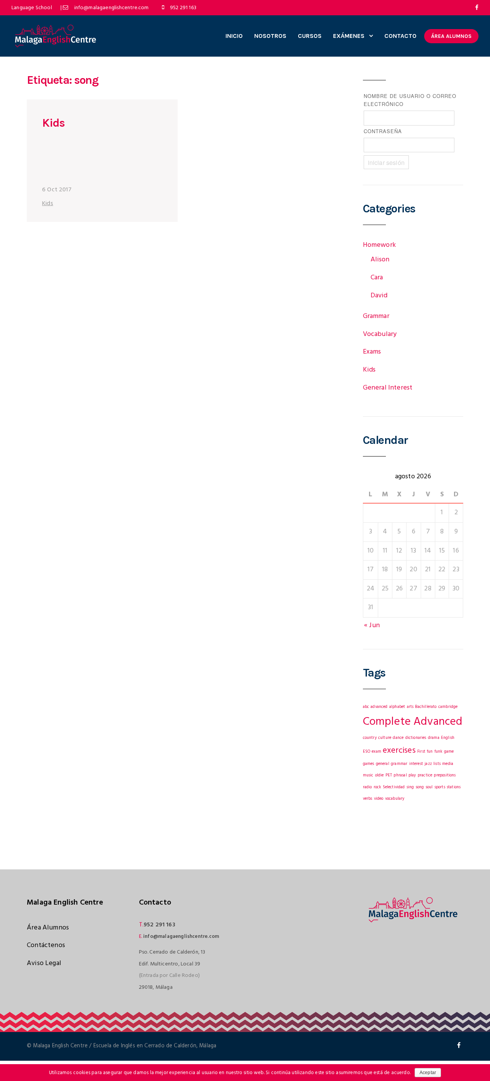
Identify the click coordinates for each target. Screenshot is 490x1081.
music (368, 775)
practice (425, 775)
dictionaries (415, 738)
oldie (379, 775)
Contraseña (383, 131)
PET (388, 775)
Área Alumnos (48, 927)
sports (439, 787)
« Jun (372, 625)
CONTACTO (400, 35)
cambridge (448, 707)
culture (384, 738)
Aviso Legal (44, 963)
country (370, 738)
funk (438, 751)
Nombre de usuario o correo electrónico (410, 100)
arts (410, 707)
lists (437, 764)
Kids (53, 123)
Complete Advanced (413, 722)
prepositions (445, 775)
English (447, 738)
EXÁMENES (348, 35)
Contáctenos (46, 945)
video (379, 799)
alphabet (397, 707)
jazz (428, 764)
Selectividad (394, 787)
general (382, 764)
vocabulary (395, 799)
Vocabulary (380, 334)
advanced (379, 707)
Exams (372, 351)
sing (410, 787)
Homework (379, 245)
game (449, 751)
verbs (367, 799)
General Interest (388, 387)
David (379, 295)
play (412, 775)
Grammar (376, 316)
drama (433, 738)
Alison (380, 259)
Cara (377, 277)
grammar (399, 764)
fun (430, 751)
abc (366, 707)
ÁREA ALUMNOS (451, 36)
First (421, 751)
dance (398, 738)
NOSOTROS (270, 35)
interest (416, 764)
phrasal (400, 775)
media (447, 764)
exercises (399, 750)
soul (429, 787)
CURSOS (310, 35)
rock (377, 787)
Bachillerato (425, 707)
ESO (367, 751)
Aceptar (428, 1072)
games (368, 764)
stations (454, 787)
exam (376, 751)
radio (367, 787)
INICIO (234, 35)
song (420, 787)
